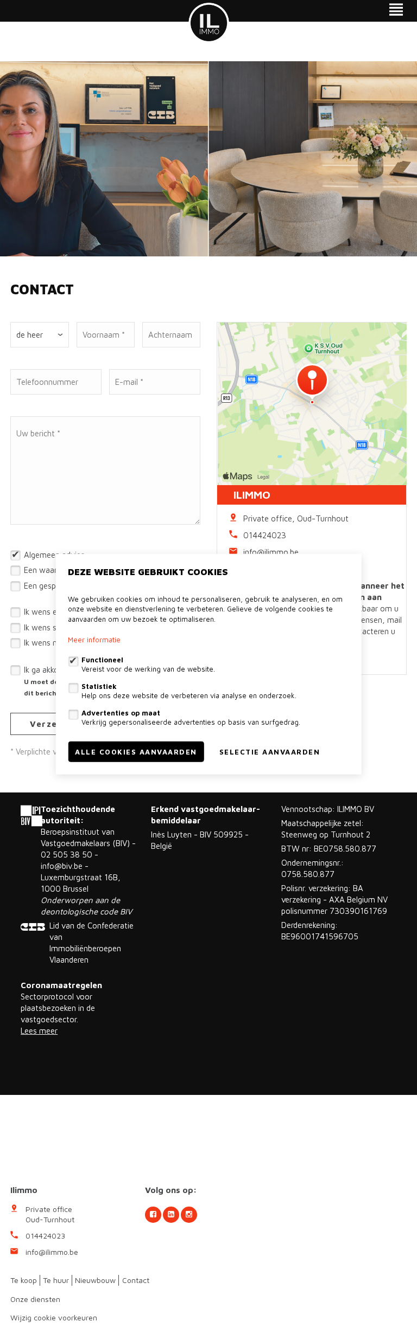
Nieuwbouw (95, 1280)
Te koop (23, 1280)
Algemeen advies (54, 554)
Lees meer (39, 1030)
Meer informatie (94, 639)
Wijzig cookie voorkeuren (53, 1317)
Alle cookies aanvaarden (136, 751)
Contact (135, 1280)
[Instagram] (189, 1215)
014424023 (264, 535)
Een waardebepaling (59, 570)
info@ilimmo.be (271, 552)
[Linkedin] (171, 1215)
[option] (208, 158)
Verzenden (55, 724)
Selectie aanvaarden (269, 751)
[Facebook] (153, 1215)
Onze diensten (35, 1299)
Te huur (56, 1280)
